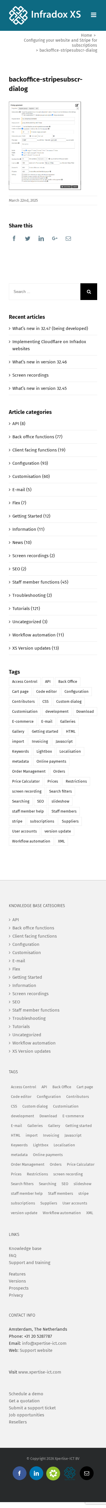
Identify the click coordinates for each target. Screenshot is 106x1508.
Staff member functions (35, 1010)
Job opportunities (26, 1415)
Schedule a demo (26, 1393)
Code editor (46, 691)
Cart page (20, 691)
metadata (20, 761)
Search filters (60, 791)
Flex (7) (19, 503)
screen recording (27, 791)
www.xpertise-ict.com (39, 1372)
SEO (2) (19, 569)
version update (57, 831)
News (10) (22, 542)
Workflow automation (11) (38, 635)
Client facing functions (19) (38, 450)
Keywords (20, 751)
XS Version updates (31, 1051)
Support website (36, 1350)
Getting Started (27, 977)
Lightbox (44, 751)
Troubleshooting (29, 1018)
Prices (52, 781)
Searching (20, 801)
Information (24, 985)
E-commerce (23, 721)
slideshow (60, 801)
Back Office (67, 681)
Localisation (70, 751)
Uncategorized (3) (29, 621)
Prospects (19, 1288)
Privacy (16, 1295)
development (57, 711)
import (18, 741)
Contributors (23, 701)
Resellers (18, 1422)
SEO (40, 801)
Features (17, 1274)
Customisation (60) (31, 476)
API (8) (18, 423)
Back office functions (33, 928)
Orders (59, 771)
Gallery (18, 731)
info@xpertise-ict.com (44, 1343)
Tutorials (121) (26, 608)
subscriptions (42, 821)
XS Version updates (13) (35, 648)
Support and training (29, 1262)
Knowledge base (25, 1248)
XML (61, 841)
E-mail (46, 721)
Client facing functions (34, 936)
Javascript (64, 741)
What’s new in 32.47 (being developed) (50, 328)
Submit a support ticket (32, 1408)
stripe (17, 821)
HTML (70, 731)
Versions (17, 1281)
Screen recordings (30, 375)
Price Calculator (26, 781)
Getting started (45, 731)
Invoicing (40, 741)
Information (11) (28, 529)
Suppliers (70, 821)
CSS (45, 701)
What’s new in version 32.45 (39, 388)
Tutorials (21, 1026)
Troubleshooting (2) (32, 595)
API (48, 681)
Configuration (76, 691)
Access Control (24, 681)
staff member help (28, 811)
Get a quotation (24, 1400)
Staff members (64, 811)
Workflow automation (31, 841)
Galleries (67, 721)
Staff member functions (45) (40, 582)
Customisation (25, 711)
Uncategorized (26, 1034)
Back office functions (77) (37, 436)
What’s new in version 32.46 (39, 362)
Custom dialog (69, 701)
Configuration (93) (30, 463)
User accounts (24, 831)
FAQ (12, 1255)
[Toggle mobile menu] (94, 15)
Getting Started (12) (31, 516)
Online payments (51, 761)
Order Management (29, 771)
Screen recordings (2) (33, 555)
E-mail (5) (22, 489)
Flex (16, 969)
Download (85, 711)
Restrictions (76, 781)
